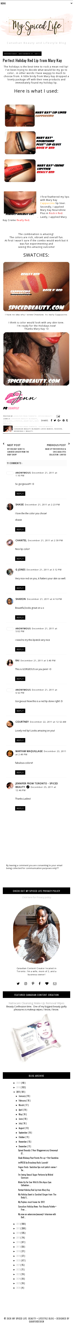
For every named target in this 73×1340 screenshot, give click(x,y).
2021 (18, 1264)
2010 (18, 1087)
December (23, 1146)
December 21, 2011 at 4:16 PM (44, 599)
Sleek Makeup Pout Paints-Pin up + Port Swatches (38, 1157)
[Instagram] (25, 983)
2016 (18, 1242)
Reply (20, 493)
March (22, 1105)
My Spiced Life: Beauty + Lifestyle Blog (33, 1318)
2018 (18, 1251)
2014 (18, 1232)
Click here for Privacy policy (36, 897)
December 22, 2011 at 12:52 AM (48, 721)
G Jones (20, 569)
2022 (18, 1269)
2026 (18, 1287)
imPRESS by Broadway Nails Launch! (33, 1162)
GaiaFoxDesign (36, 1321)
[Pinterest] (33, 983)
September (23, 1132)
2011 (18, 1091)
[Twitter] (18, 983)
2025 (18, 1283)
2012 (18, 1223)
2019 (18, 1255)
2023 (18, 1274)
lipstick (18, 421)
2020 (18, 1260)
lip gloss (8, 421)
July (20, 1123)
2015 (18, 1237)
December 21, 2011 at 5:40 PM (38, 660)
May (21, 1114)
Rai (17, 660)
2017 (18, 1246)
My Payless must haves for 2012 (31, 1201)
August (22, 1128)
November (23, 1141)
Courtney (22, 721)
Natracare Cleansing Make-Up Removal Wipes (36, 1003)
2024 (18, 1278)
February (22, 1100)
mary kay (29, 421)
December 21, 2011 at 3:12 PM (44, 569)
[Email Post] (58, 416)
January (22, 1095)
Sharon (21, 599)
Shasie (20, 504)
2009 (18, 1082)
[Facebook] (40, 983)
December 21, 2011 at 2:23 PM (42, 504)
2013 (18, 1228)
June (21, 1118)
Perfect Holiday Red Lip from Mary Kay (34, 1189)
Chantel (21, 540)
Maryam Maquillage (29, 751)
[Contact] (54, 983)
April (21, 1109)
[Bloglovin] (46, 983)
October (22, 1137)
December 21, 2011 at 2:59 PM (45, 540)
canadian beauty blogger (24, 419)
